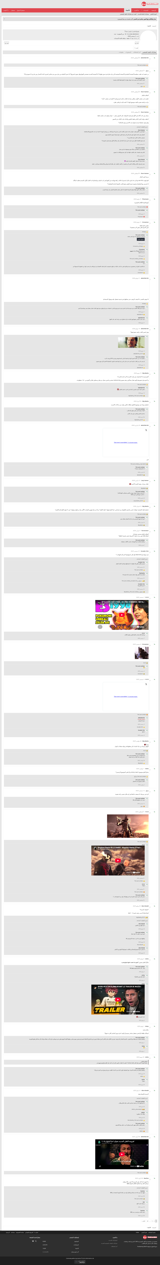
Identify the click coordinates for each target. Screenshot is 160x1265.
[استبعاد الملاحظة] (4, 19)
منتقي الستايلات (152, 1232)
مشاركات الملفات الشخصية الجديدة (109, 1243)
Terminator (145, 530)
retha (147, 768)
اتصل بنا (36, 1232)
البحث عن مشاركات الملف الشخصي (128, 14)
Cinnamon (145, 222)
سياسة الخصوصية (20, 1232)
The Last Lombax (140, 78)
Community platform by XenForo (80, 1258)
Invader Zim (145, 551)
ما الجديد (136, 10)
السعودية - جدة (118, 34)
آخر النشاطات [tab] (136, 52)
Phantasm (145, 199)
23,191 (137, 43)
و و (132, 581)
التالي (144, 1221)
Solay (147, 1026)
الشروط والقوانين (29, 1232)
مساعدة (13, 1232)
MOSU (143, 1112)
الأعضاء (128, 10)
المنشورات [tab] (128, 52)
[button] (141, 10)
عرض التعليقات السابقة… (142, 127)
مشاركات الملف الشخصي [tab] (149, 52)
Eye (144, 1202)
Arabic (137, 1232)
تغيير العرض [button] (144, 1232)
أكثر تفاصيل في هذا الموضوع (125, 19)
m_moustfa (45, 1252)
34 (147, 1221)
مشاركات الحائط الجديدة (143, 14)
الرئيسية (154, 10)
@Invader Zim (141, 719)
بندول (147, 70)
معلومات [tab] (121, 52)
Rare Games (145, 92)
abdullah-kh (145, 58)
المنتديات (145, 10)
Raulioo (146, 1178)
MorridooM (145, 906)
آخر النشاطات (114, 1246)
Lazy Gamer (145, 480)
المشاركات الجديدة (113, 1240)
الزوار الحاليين (153, 14)
